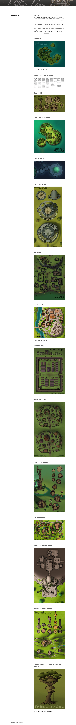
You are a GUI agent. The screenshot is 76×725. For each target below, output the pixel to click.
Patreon (52, 7)
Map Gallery (18, 7)
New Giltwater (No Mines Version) (41, 340)
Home (12, 7)
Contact (40, 7)
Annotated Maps (26, 7)
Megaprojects (34, 7)
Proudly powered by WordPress (17, 722)
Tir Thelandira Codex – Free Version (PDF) (43, 711)
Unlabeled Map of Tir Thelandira (41, 69)
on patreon (46, 32)
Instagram (47, 7)
